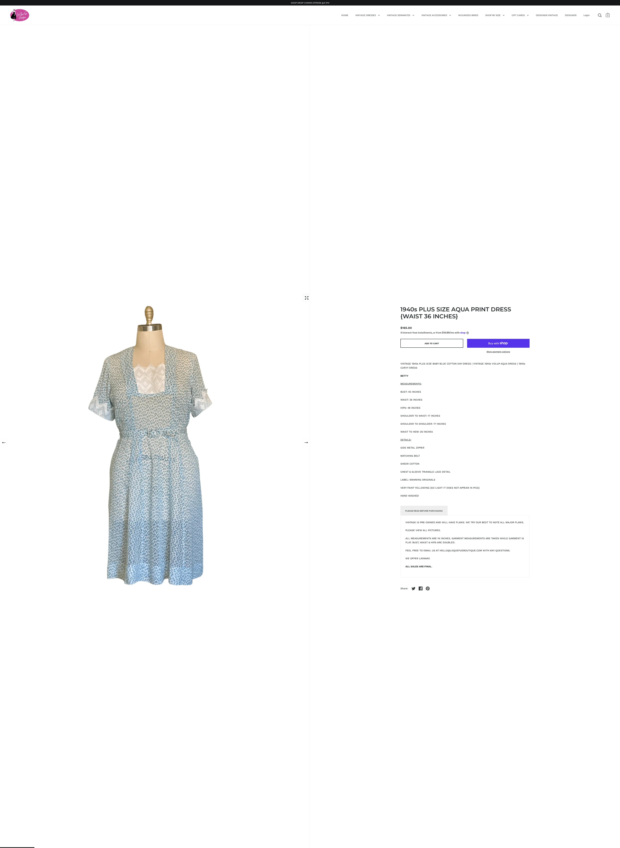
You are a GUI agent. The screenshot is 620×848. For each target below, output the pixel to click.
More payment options (498, 351)
